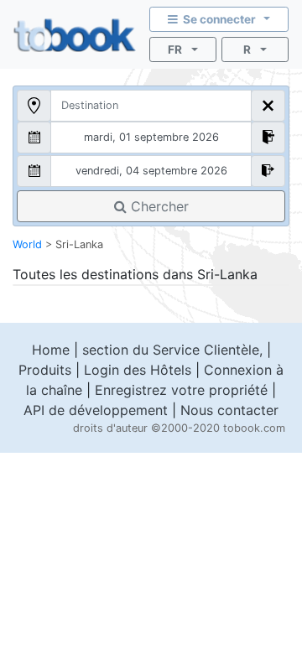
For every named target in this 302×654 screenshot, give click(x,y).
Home (51, 349)
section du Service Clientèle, (172, 349)
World (27, 244)
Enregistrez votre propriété (181, 390)
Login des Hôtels (137, 369)
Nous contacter (229, 410)
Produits (44, 369)
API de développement (95, 410)
